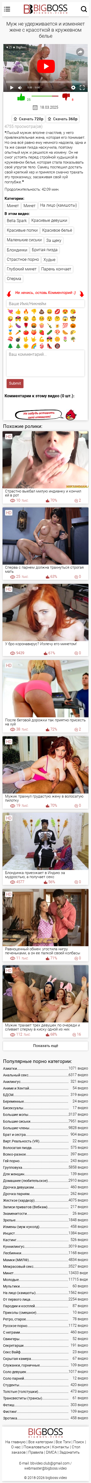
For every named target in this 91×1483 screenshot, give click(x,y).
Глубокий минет (22, 269)
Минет (13, 205)
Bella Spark (17, 220)
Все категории (40, 1442)
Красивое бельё (57, 230)
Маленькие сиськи (24, 240)
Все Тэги (63, 1442)
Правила (35, 1452)
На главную (15, 1442)
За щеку (53, 240)
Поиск (78, 1442)
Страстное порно (23, 259)
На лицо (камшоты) (58, 205)
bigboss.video (56, 1478)
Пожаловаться (36, 1447)
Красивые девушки (49, 220)
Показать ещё (45, 1045)
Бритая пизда (45, 249)
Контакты (60, 1447)
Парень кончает (56, 269)
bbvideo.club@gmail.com (50, 1463)
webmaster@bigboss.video (45, 1468)
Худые (49, 259)
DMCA (51, 1452)
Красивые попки (22, 230)
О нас (16, 1447)
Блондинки (17, 250)
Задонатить (69, 1452)
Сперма (14, 278)
